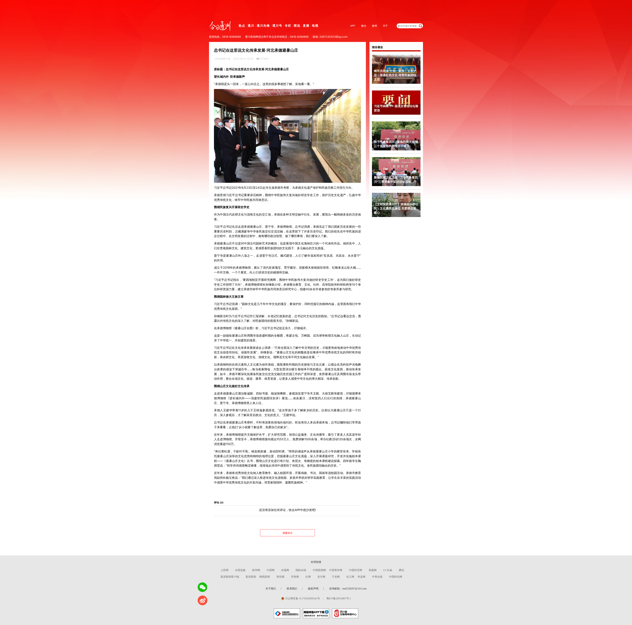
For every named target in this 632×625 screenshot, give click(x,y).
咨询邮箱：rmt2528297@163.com (348, 588)
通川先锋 (263, 25)
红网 (308, 576)
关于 (385, 25)
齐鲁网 (295, 576)
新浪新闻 (251, 576)
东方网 (321, 576)
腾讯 (401, 570)
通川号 (277, 25)
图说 (297, 25)
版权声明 (313, 588)
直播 (306, 25)
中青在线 (377, 576)
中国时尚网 (395, 576)
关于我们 (270, 588)
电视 (315, 25)
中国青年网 (335, 570)
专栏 (288, 25)
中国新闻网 (319, 570)
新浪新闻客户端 (230, 576)
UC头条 (387, 570)
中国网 (271, 570)
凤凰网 (373, 570)
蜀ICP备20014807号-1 (338, 598)
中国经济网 (355, 570)
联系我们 (292, 588)
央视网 (285, 570)
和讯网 (280, 576)
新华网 (256, 570)
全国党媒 (240, 570)
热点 (242, 25)
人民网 (224, 570)
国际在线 (301, 570)
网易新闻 (264, 576)
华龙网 (361, 576)
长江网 (350, 576)
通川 (251, 25)
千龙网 (336, 576)
